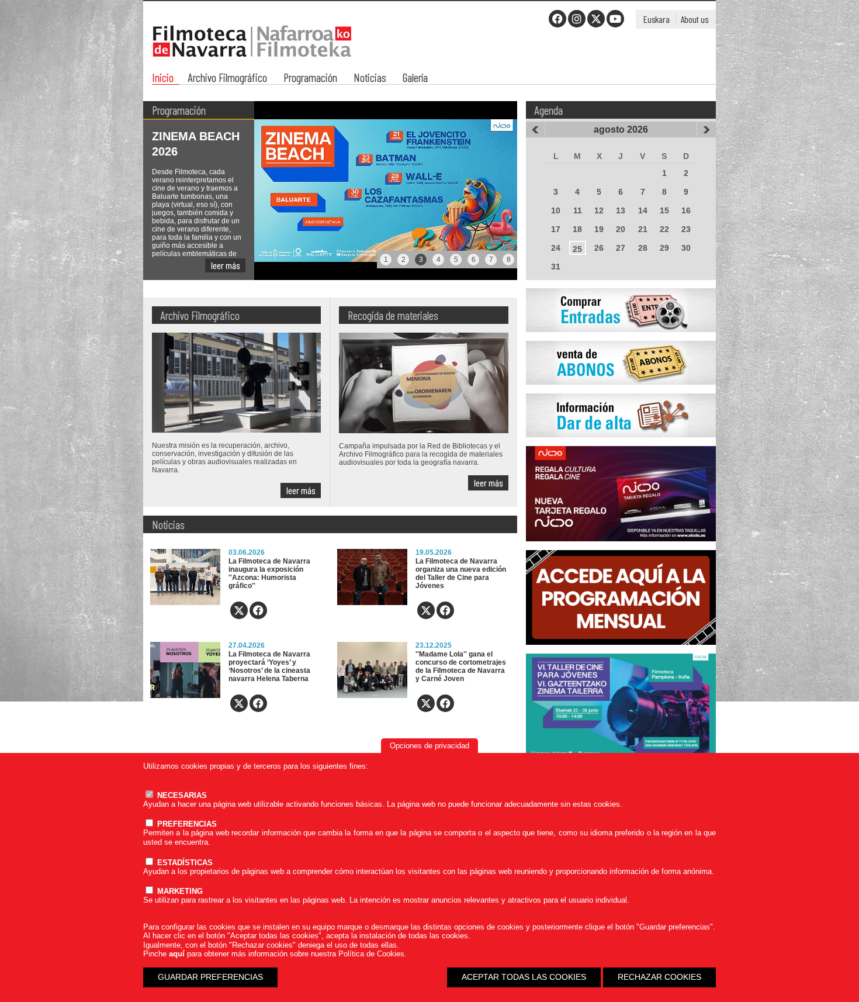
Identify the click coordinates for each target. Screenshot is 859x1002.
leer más (225, 265)
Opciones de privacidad (429, 745)
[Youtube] (615, 18)
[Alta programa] (621, 443)
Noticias (370, 78)
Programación (310, 78)
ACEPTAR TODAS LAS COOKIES (524, 977)
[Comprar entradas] (621, 338)
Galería (415, 78)
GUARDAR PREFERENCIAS (210, 977)
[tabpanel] (330, 190)
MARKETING (179, 891)
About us (694, 19)
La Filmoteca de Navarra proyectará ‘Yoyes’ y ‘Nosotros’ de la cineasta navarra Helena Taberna (269, 666)
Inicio (163, 78)
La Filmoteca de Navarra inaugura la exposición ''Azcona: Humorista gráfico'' (269, 573)
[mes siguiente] (706, 129)
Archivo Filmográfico (227, 78)
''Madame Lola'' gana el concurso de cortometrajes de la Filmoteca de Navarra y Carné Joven (460, 666)
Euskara (656, 19)
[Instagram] (577, 18)
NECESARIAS (181, 795)
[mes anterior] (535, 129)
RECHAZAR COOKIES (659, 977)
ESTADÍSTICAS (184, 862)
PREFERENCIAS (186, 824)
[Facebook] (557, 18)
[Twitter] (596, 18)
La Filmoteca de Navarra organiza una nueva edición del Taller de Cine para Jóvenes (460, 573)
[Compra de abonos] (621, 391)
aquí (177, 953)
